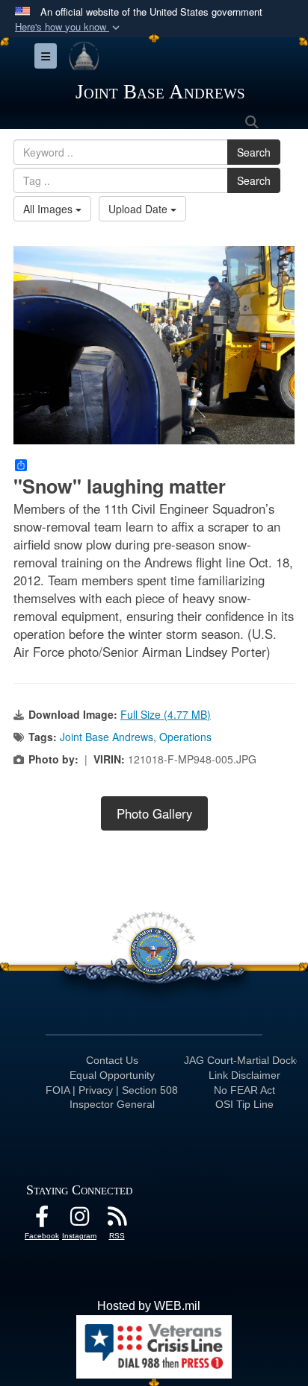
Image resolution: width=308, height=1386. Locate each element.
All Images (49, 208)
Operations (185, 736)
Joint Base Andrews (106, 736)
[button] (69, 27)
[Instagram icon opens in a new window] (79, 1220)
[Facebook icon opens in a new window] (42, 1220)
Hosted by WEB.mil (148, 1306)
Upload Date (139, 208)
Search (254, 152)
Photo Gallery (154, 813)
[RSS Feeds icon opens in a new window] (116, 1220)
